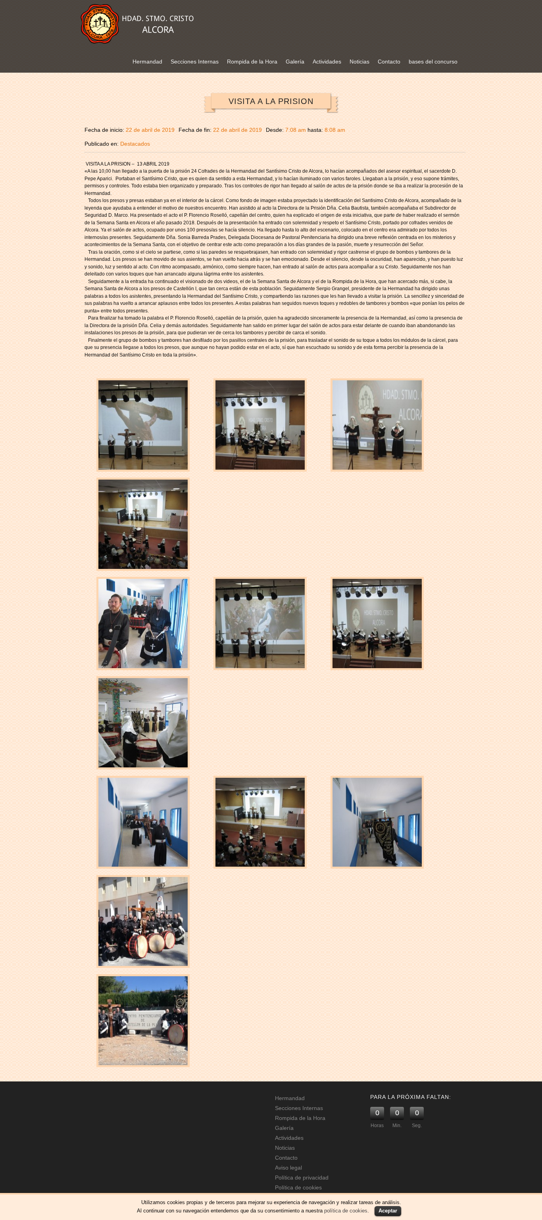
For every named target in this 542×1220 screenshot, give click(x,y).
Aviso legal (288, 1167)
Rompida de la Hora (252, 61)
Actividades (327, 61)
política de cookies (345, 1211)
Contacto (389, 61)
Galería (295, 61)
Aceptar (388, 1211)
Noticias (359, 61)
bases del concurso (433, 61)
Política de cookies (298, 1187)
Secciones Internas (195, 61)
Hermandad (147, 61)
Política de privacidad (302, 1177)
